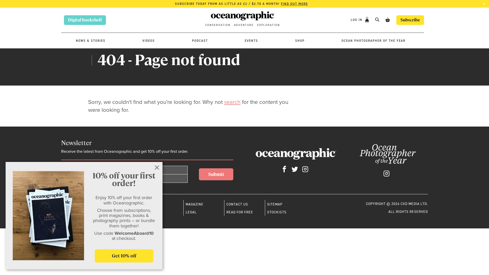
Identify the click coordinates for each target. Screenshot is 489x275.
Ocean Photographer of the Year (373, 41)
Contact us (237, 204)
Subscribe (410, 20)
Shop (300, 41)
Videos (148, 41)
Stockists (277, 212)
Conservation (217, 25)
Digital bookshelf (85, 20)
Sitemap (274, 204)
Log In (357, 20)
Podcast (200, 41)
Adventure (244, 25)
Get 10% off (124, 256)
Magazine (194, 204)
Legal (191, 212)
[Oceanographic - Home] (243, 16)
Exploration (268, 25)
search (232, 102)
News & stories (90, 41)
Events (251, 41)
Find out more (294, 4)
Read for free (239, 212)
